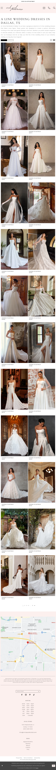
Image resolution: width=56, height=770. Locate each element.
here (37, 768)
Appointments (28, 741)
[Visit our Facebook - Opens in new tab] (21, 695)
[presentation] (14, 63)
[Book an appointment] (44, 8)
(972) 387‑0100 (28, 729)
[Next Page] (35, 605)
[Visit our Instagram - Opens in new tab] (26, 695)
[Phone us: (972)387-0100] (49, 8)
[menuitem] (44, 8)
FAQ (28, 749)
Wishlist (28, 743)
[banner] (14, 8)
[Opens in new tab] (28, 644)
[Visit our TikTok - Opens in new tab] (34, 695)
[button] (4, 40)
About (28, 745)
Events (28, 747)
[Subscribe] (38, 691)
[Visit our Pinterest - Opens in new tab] (30, 695)
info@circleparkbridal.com (28, 732)
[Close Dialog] (2, 765)
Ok (53, 765)
